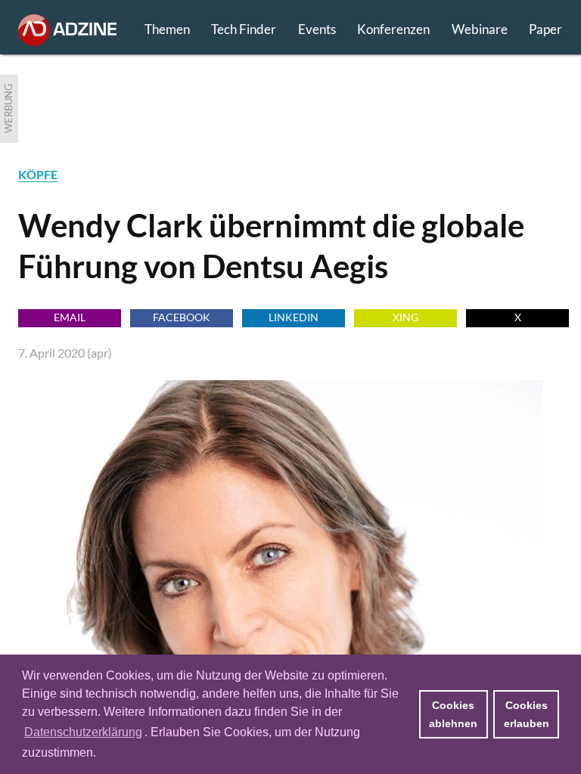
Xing (405, 317)
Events (317, 29)
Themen (167, 29)
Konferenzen (393, 29)
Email (69, 317)
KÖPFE (37, 174)
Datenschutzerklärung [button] (83, 732)
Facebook (181, 317)
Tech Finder (243, 29)
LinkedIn (293, 317)
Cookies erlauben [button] (526, 714)
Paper (545, 29)
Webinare (480, 29)
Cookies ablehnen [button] (453, 714)
